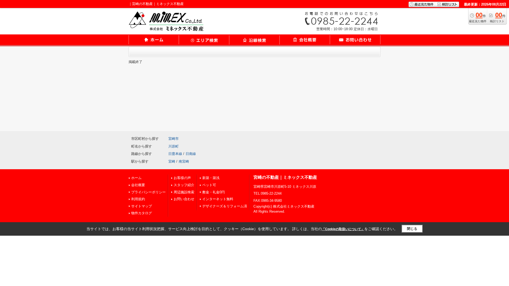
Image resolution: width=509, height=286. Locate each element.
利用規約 (138, 199)
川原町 (173, 146)
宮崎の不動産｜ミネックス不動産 (285, 177)
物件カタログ (141, 213)
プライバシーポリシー (148, 192)
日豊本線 (175, 154)
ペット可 (209, 185)
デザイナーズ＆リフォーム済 (224, 206)
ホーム (136, 178)
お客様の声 (182, 178)
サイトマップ (141, 206)
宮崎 (171, 161)
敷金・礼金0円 (213, 192)
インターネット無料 (217, 199)
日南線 (191, 154)
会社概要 (138, 185)
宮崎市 (173, 139)
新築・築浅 (211, 178)
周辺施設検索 (184, 192)
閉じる (412, 229)
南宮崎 (184, 161)
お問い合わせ (184, 199)
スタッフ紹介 (184, 185)
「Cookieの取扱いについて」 (343, 229)
